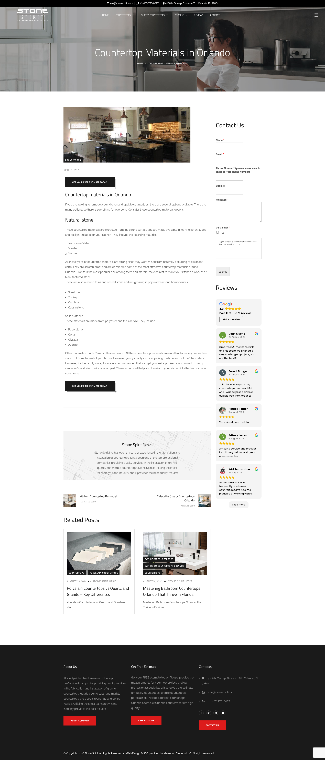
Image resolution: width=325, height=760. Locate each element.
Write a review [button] (231, 319)
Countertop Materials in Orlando (162, 52)
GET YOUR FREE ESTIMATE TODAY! (89, 182)
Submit (223, 272)
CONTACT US (212, 725)
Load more (238, 504)
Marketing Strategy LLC (177, 753)
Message (222, 199)
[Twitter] (208, 712)
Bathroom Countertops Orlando (164, 566)
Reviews (198, 15)
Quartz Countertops (152, 15)
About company (80, 720)
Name (220, 140)
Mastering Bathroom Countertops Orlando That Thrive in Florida (171, 591)
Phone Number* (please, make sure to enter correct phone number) (238, 170)
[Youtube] (223, 712)
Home (105, 15)
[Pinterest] (215, 712)
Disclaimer (223, 227)
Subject (220, 186)
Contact (215, 15)
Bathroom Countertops (159, 559)
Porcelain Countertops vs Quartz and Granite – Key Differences (98, 591)
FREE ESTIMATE (146, 720)
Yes (222, 233)
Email (220, 154)
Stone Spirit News (104, 581)
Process (179, 15)
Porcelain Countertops (104, 572)
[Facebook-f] (201, 712)
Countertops (123, 15)
